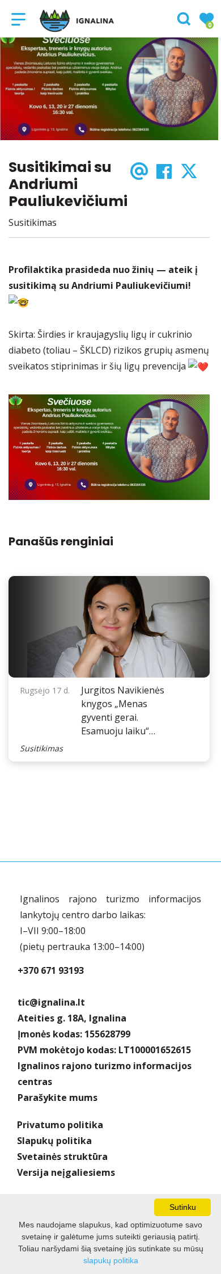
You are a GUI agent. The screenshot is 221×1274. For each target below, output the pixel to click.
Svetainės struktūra (62, 1156)
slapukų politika (110, 1260)
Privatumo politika (60, 1125)
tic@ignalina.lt (51, 1002)
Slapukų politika (54, 1140)
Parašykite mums (57, 1097)
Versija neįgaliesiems (66, 1172)
